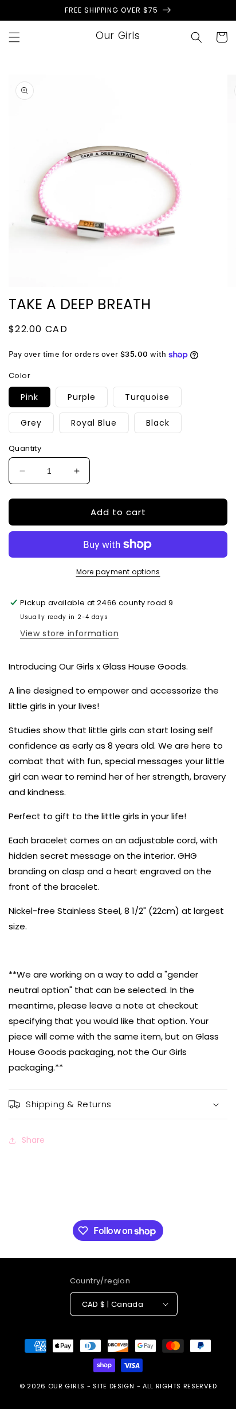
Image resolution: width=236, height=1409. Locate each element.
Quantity (25, 448)
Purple (82, 397)
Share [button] (33, 1140)
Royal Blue (94, 423)
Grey (31, 423)
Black (158, 423)
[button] (14, 37)
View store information (69, 633)
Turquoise (147, 397)
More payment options (118, 572)
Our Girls (66, 1386)
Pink (29, 397)
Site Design (114, 1386)
